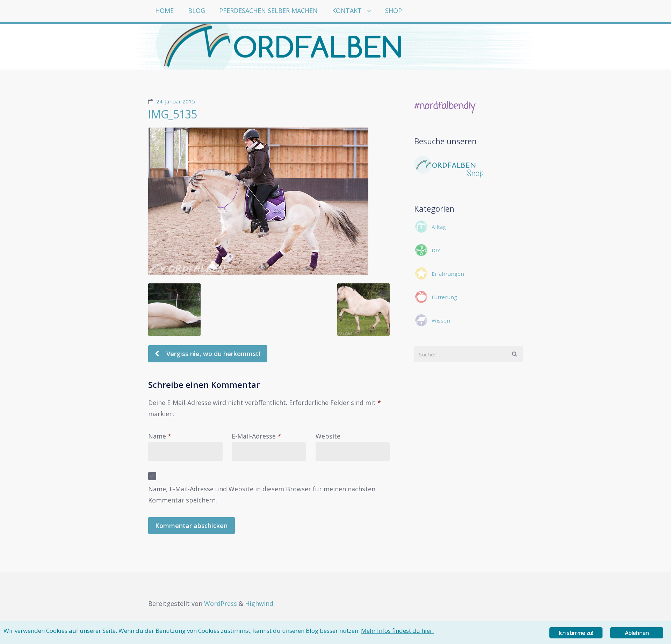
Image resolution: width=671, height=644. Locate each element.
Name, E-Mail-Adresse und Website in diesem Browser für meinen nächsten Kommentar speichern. (261, 494)
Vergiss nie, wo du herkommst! (212, 353)
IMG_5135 (172, 114)
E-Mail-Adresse (256, 436)
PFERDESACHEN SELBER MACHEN (268, 10)
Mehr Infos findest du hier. (397, 631)
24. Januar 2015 (175, 101)
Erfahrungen (448, 273)
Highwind (259, 603)
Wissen (441, 320)
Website (328, 436)
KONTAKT (347, 10)
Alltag (439, 226)
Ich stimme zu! (576, 633)
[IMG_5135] (269, 201)
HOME (164, 10)
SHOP (393, 10)
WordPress (220, 603)
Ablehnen (637, 633)
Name (159, 436)
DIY (436, 250)
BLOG (196, 10)
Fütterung (444, 297)
